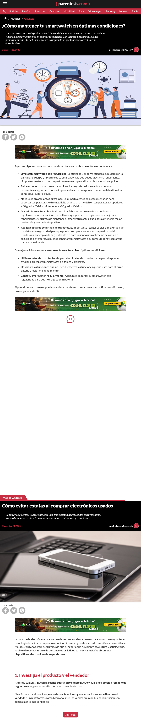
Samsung (110, 11)
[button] (5, 11)
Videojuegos (95, 11)
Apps (81, 11)
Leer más (70, 714)
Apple (135, 11)
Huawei (123, 11)
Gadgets (29, 18)
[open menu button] (5, 4)
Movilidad (69, 11)
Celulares (55, 11)
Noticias (13, 11)
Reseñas (26, 11)
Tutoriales (40, 11)
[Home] (5, 18)
